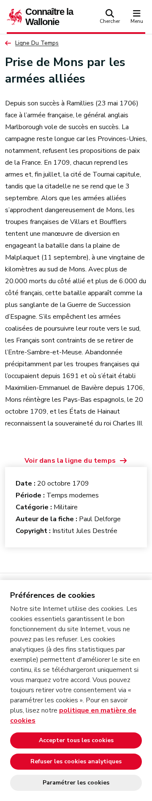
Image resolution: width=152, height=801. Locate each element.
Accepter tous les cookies (76, 740)
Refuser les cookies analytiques (76, 761)
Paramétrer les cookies (76, 783)
